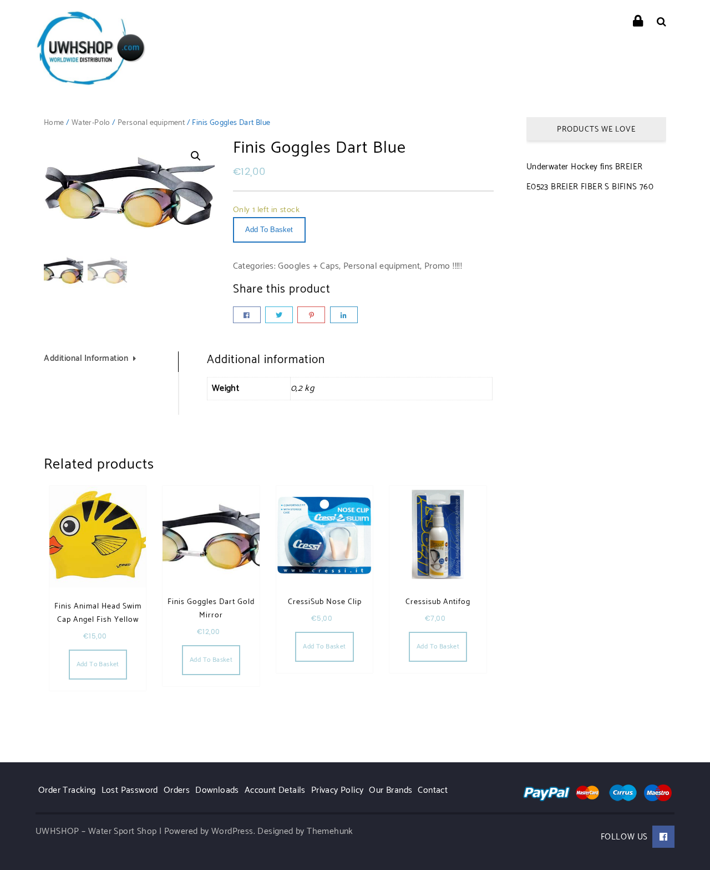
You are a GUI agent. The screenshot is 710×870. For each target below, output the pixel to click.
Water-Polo (91, 123)
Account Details (275, 790)
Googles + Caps (308, 266)
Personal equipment (151, 123)
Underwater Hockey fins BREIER (584, 167)
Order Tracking (67, 790)
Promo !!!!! (443, 266)
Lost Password (130, 790)
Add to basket (269, 229)
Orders (177, 790)
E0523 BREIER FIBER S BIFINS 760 (589, 187)
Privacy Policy (337, 790)
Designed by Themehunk (305, 831)
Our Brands (390, 790)
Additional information (86, 358)
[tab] (111, 361)
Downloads (217, 790)
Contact (433, 790)
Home (54, 123)
